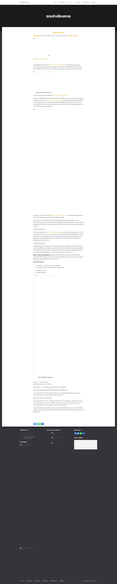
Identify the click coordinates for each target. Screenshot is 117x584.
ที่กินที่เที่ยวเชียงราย (86, 2)
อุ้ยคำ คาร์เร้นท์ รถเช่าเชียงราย (58, 65)
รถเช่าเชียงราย (70, 2)
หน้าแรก (55, 2)
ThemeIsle (94, 581)
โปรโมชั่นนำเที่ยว (62, 2)
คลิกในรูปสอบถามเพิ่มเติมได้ (40, 59)
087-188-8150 (25, 436)
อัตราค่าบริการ (77, 2)
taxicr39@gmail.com (28, 438)
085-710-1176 (32, 436)
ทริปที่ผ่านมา (94, 2)
